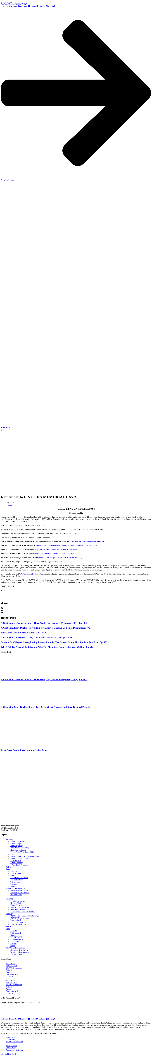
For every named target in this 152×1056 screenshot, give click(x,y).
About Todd (10, 964)
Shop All (13, 871)
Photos (8, 972)
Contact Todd (11, 976)
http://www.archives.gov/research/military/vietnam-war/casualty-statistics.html (67, 545)
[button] (76, 608)
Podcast (9, 867)
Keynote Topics (16, 844)
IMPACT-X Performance (19, 858)
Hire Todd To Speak (18, 850)
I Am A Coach (15, 861)
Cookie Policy (11, 1039)
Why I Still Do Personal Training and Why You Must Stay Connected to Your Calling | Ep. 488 (47, 647)
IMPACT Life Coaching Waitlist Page (24, 856)
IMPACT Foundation (14, 968)
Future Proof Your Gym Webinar (22, 852)
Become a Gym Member (19, 893)
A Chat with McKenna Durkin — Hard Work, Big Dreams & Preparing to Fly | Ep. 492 (44, 623)
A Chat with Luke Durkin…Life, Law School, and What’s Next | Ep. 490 (36, 637)
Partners (13, 884)
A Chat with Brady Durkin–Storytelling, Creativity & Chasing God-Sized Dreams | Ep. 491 (45, 628)
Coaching (9, 854)
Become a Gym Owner (19, 890)
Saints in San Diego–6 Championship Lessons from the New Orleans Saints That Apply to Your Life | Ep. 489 (54, 642)
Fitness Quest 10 (12, 974)
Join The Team (16, 895)
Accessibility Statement (14, 1042)
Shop (8, 869)
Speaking (9, 839)
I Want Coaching (16, 863)
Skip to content (6, 2)
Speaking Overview (17, 841)
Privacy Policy (11, 1037)
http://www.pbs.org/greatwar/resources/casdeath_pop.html (59, 558)
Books (12, 876)
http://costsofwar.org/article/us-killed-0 (87, 541)
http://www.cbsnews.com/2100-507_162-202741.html (55, 549)
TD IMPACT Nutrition (19, 878)
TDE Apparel (15, 873)
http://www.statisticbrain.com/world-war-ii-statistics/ (54, 553)
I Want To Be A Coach (19, 865)
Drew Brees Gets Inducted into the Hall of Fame (24, 632)
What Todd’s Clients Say (19, 848)
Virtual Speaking (16, 846)
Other (12, 886)
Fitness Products (16, 880)
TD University (15, 882)
